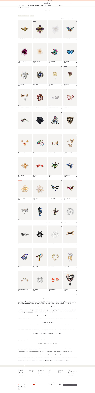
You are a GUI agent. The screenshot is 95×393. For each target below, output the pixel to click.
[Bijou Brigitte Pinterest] (57, 384)
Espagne (49, 373)
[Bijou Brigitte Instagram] (51, 384)
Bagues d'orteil (40, 375)
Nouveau (19, 5)
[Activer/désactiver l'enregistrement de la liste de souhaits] (31, 21)
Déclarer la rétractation (71, 376)
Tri (72, 18)
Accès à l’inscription (70, 384)
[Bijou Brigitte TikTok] (49, 384)
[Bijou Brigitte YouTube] (60, 384)
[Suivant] (76, 294)
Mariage (42, 5)
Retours (19, 373)
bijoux (25, 301)
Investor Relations (60, 370)
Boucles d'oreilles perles (41, 370)
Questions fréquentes (20, 375)
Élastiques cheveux (40, 371)
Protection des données (71, 373)
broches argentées (30, 312)
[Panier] (77, 3)
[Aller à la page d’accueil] (47, 3)
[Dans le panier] (31, 40)
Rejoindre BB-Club (20, 370)
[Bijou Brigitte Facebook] (54, 384)
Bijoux (23, 5)
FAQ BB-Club (19, 371)
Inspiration (49, 5)
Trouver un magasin (30, 371)
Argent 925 (27, 5)
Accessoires (32, 5)
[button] (73, 3)
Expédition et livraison (21, 372)
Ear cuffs (39, 372)
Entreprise (59, 372)
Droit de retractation (71, 375)
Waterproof (37, 5)
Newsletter (19, 376)
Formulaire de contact (30, 370)
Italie (48, 372)
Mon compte (19, 374)
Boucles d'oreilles (40, 374)
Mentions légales (70, 374)
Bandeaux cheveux (40, 373)
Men (45, 5)
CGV (69, 370)
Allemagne (49, 370)
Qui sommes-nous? (60, 371)
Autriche (49, 371)
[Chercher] (77, 5)
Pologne (49, 375)
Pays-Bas (49, 374)
